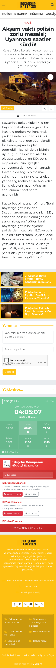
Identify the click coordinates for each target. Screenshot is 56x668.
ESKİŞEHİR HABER (14, 14)
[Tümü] (52, 389)
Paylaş (9, 108)
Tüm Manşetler (41, 631)
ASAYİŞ (50, 14)
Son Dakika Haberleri (12, 643)
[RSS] (41, 604)
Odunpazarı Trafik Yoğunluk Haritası (37, 622)
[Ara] (52, 4)
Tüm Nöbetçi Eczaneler (29, 528)
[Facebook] (14, 604)
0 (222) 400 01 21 (14, 513)
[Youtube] (30, 604)
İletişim (41, 655)
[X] (19, 604)
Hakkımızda (28, 655)
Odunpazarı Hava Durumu (13, 621)
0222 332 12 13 (30, 586)
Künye (50, 655)
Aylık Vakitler (11, 452)
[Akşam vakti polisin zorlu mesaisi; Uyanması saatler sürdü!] (28, 88)
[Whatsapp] (36, 604)
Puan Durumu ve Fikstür (14, 633)
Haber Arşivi (40, 641)
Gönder (9, 371)
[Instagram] (25, 604)
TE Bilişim (36, 663)
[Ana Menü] (3, 4)
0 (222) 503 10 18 (14, 494)
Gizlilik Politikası (11, 655)
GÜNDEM (36, 14)
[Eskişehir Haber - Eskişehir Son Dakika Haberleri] (28, 5)
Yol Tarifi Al (32, 494)
